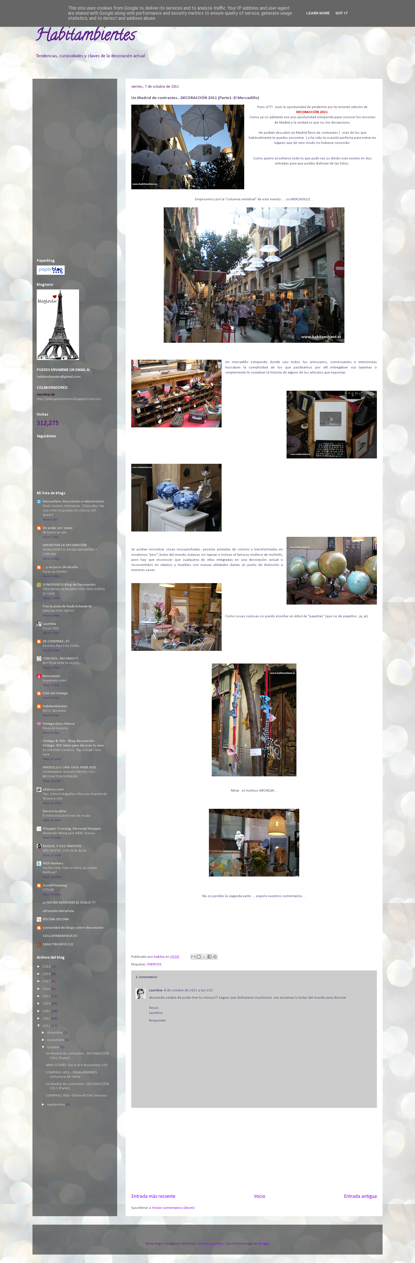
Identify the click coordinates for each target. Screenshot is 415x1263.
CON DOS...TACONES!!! (60, 658)
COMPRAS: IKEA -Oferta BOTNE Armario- (77, 1095)
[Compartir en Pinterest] (215, 956)
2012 (47, 1018)
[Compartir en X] (204, 956)
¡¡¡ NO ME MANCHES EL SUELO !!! (69, 902)
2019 (47, 966)
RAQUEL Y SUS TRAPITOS (62, 846)
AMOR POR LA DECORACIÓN (65, 545)
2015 (47, 996)
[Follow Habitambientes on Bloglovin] (58, 359)
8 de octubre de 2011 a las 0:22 (188, 990)
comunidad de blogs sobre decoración (73, 928)
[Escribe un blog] (199, 956)
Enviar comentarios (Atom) (173, 1208)
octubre (53, 1047)
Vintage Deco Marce (59, 724)
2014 (47, 1003)
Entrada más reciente (153, 1196)
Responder (157, 1020)
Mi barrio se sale (55, 532)
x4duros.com (53, 789)
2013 (47, 1011)
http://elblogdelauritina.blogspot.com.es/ (69, 399)
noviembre (56, 1040)
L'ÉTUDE (48, 890)
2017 (47, 981)
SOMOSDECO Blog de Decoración (69, 585)
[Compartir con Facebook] (209, 956)
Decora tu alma (54, 811)
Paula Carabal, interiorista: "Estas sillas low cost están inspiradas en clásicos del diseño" (73, 510)
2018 (47, 974)
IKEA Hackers (53, 863)
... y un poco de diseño (60, 567)
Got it (341, 13)
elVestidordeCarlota (58, 911)
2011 (47, 1026)
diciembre (55, 1032)
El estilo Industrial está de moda (66, 816)
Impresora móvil (55, 680)
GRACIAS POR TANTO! (59, 611)
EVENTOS (154, 964)
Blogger (264, 1244)
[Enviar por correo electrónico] (193, 956)
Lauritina (155, 990)
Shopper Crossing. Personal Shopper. (72, 829)
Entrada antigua (360, 1196)
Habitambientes (85, 36)
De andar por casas (57, 528)
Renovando (51, 676)
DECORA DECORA (56, 919)
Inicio (259, 1196)
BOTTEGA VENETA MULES (61, 663)
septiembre (56, 1104)
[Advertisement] (254, 1150)
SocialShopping (55, 885)
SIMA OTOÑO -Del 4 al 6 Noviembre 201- (77, 1065)
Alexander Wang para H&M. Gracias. (69, 833)
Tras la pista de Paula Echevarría (67, 606)
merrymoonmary (210, 1244)
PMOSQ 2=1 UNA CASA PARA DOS (69, 767)
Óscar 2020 (51, 628)
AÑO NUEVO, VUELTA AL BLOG (64, 851)
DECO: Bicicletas (54, 711)
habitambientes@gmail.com (58, 377)
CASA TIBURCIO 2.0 (58, 944)
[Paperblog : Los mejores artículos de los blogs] (51, 274)
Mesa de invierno (55, 728)
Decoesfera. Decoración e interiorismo (73, 501)
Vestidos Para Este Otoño (61, 646)
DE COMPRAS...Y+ (56, 641)
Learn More (318, 13)
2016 (47, 989)
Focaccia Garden (55, 572)
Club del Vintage (55, 693)
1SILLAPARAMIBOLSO (60, 936)
